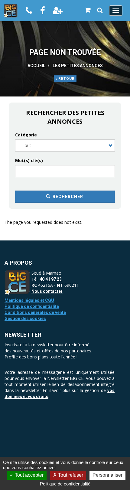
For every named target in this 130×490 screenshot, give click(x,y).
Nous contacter (47, 291)
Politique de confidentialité (32, 306)
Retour (66, 79)
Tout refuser (70, 475)
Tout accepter (29, 475)
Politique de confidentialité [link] (65, 483)
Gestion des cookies (25, 318)
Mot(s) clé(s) (29, 160)
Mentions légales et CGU (29, 300)
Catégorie (26, 135)
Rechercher (67, 196)
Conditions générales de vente (35, 312)
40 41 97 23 (51, 279)
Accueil (36, 65)
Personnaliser (107, 475)
